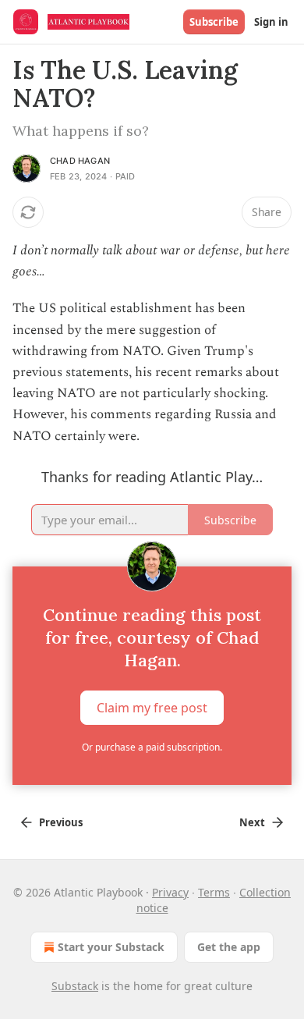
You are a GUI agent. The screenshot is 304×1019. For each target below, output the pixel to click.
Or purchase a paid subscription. (152, 747)
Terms (214, 892)
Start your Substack (111, 946)
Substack (74, 985)
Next (252, 822)
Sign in (271, 22)
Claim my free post (152, 706)
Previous (61, 822)
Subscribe (214, 22)
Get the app (228, 946)
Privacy (170, 892)
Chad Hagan (80, 160)
